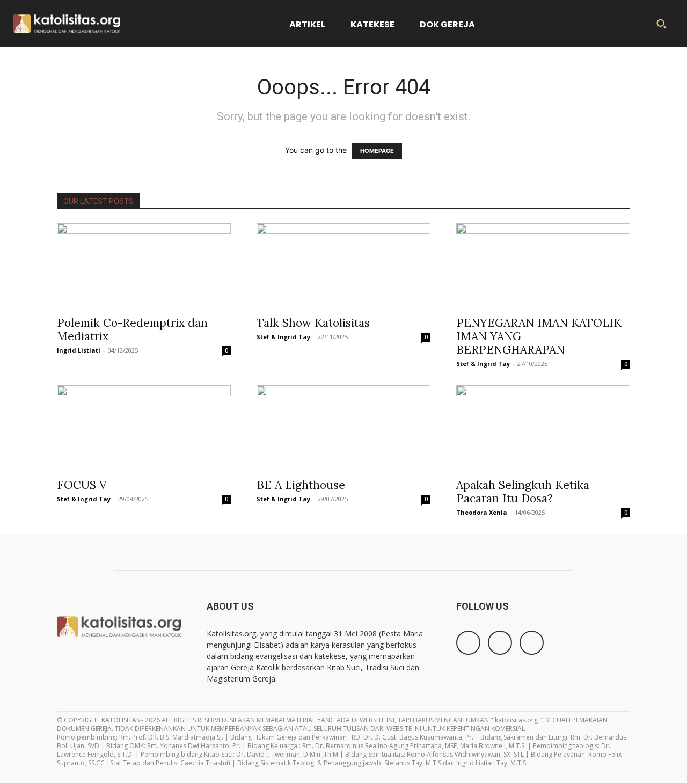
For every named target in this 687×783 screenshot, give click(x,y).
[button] (661, 23)
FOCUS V (82, 485)
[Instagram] (500, 643)
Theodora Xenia (481, 512)
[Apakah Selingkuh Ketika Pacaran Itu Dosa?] (543, 428)
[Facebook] (468, 643)
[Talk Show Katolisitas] (343, 266)
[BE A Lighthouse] (343, 428)
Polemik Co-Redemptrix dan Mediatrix (132, 329)
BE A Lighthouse (301, 485)
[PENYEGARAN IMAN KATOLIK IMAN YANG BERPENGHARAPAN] (543, 266)
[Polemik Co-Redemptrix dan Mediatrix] (144, 266)
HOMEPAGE (377, 151)
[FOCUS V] (144, 428)
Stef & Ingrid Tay (283, 337)
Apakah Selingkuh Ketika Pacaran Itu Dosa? (522, 492)
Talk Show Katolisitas (313, 323)
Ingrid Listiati (78, 350)
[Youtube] (532, 643)
